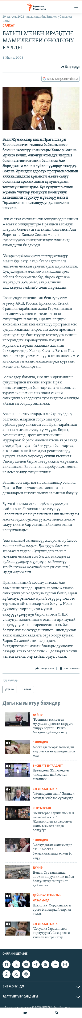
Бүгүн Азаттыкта (45, 789)
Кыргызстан (42, 808)
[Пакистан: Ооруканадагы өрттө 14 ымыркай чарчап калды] (17, 900)
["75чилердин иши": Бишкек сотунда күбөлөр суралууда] (17, 794)
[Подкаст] (26, 974)
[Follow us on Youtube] (26, 964)
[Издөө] (56, 1013)
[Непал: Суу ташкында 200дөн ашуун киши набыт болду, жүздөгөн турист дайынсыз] (17, 872)
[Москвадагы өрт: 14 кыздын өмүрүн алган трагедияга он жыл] (17, 747)
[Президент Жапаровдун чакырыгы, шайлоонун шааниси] (17, 770)
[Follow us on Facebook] (7, 964)
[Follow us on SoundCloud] (55, 964)
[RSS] (16, 974)
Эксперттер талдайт (48, 765)
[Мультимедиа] (25, 1013)
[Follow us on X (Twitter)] (16, 964)
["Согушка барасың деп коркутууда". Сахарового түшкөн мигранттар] (17, 929)
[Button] (70, 67)
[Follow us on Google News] (45, 964)
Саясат (9, 26)
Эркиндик (40, 742)
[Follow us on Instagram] (65, 964)
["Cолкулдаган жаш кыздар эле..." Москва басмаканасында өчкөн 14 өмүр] (17, 845)
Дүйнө (37, 715)
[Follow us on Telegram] (36, 964)
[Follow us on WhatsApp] (7, 974)
